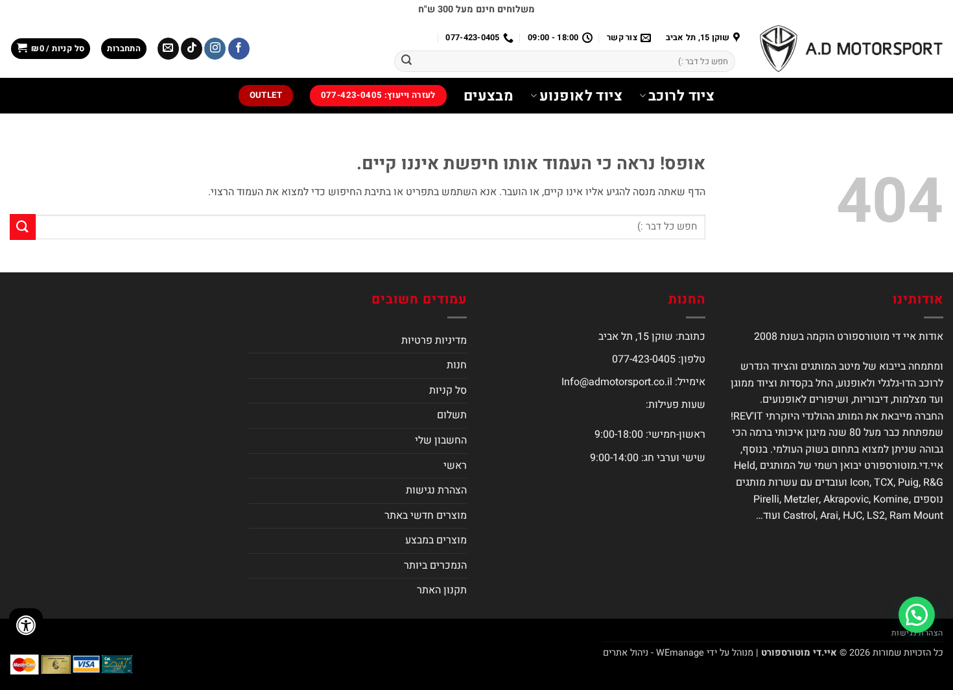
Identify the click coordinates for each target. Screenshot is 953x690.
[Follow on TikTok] (191, 49)
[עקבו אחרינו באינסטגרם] (215, 49)
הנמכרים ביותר (435, 565)
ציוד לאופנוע (580, 96)
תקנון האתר (442, 590)
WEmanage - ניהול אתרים (653, 653)
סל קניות (448, 390)
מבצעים (489, 96)
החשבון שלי (441, 440)
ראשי (455, 465)
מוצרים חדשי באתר (425, 515)
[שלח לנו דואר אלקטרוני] (168, 49)
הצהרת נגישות (436, 490)
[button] (124, 49)
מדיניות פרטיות (434, 340)
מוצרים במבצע (436, 540)
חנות (457, 365)
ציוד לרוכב (681, 96)
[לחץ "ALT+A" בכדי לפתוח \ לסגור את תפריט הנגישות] (26, 625)
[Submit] (406, 62)
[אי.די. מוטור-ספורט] (851, 49)
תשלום (452, 415)
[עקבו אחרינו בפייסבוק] (239, 49)
